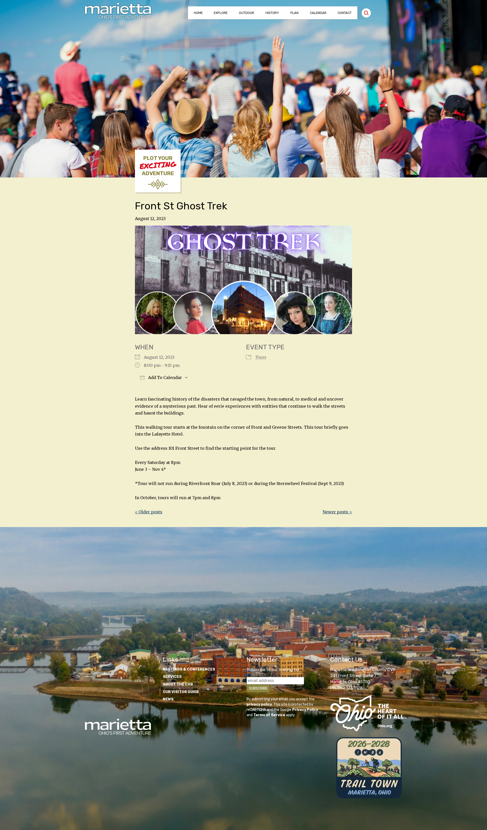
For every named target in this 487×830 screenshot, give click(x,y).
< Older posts (148, 511)
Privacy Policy (305, 710)
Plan (294, 13)
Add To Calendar (164, 377)
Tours (260, 357)
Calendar (318, 13)
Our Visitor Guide (181, 692)
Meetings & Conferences (189, 669)
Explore (221, 13)
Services (172, 677)
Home (198, 13)
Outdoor (246, 13)
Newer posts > (337, 511)
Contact (345, 13)
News (168, 699)
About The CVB (178, 684)
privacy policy (259, 704)
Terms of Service (269, 715)
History (272, 13)
